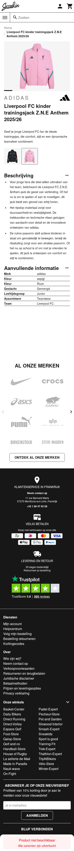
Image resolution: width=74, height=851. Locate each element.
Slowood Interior (50, 724)
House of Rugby (15, 753)
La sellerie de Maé (16, 758)
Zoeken (23, 17)
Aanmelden (37, 815)
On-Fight (9, 773)
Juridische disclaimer (18, 678)
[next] (71, 412)
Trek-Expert (47, 748)
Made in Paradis (15, 763)
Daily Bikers (12, 714)
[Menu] (5, 18)
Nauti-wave (11, 768)
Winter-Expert (48, 768)
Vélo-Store (46, 763)
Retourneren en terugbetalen (24, 673)
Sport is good (48, 738)
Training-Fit (47, 743)
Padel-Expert (48, 709)
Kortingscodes (13, 643)
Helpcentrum (12, 628)
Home (8, 28)
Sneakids (45, 734)
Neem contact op (37, 493)
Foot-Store (11, 734)
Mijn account (12, 623)
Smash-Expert (49, 729)
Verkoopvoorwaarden (19, 668)
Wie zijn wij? (12, 658)
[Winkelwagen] (70, 6)
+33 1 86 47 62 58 (37, 506)
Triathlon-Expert (50, 753)
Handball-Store (14, 748)
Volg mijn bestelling (17, 633)
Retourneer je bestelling (37, 570)
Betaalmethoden (15, 683)
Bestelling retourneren (19, 638)
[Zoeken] (15, 17)
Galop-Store (12, 738)
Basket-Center (13, 709)
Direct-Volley (12, 724)
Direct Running (14, 719)
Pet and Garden (50, 719)
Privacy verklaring (16, 693)
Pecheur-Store (49, 714)
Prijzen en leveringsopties (22, 688)
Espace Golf (12, 729)
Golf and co (11, 743)
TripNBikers (47, 758)
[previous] (3, 412)
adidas (17, 97)
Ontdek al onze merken (37, 457)
